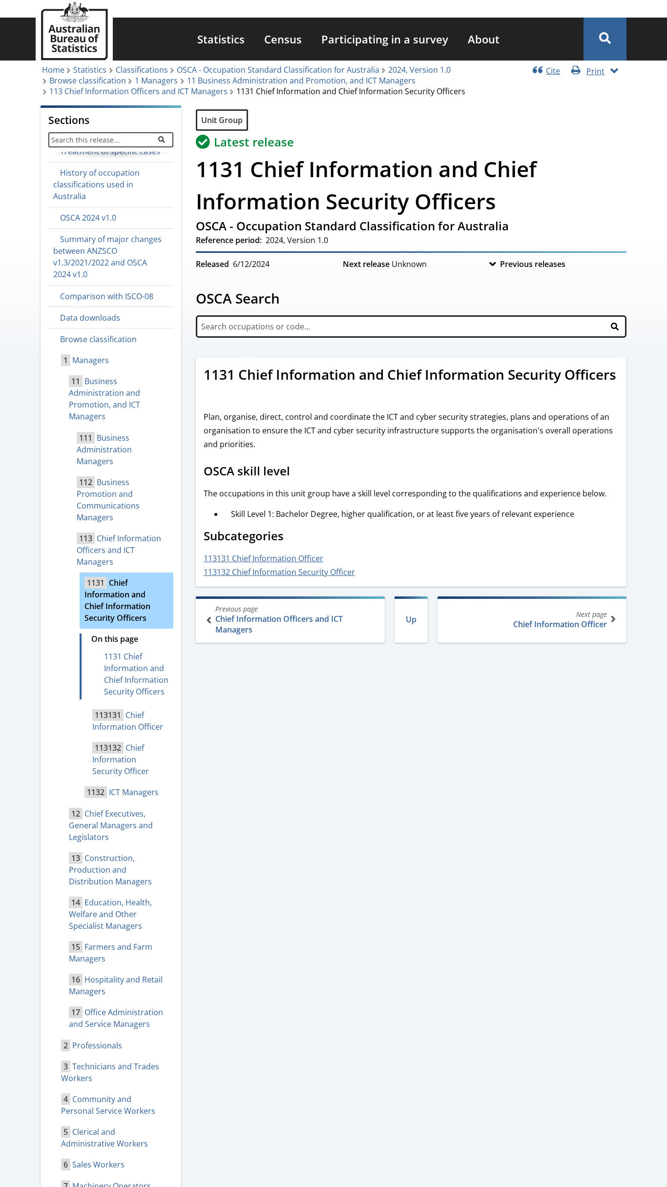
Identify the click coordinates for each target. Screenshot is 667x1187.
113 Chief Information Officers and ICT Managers (138, 91)
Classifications (142, 69)
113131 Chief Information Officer (263, 558)
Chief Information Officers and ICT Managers (279, 619)
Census (283, 39)
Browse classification (87, 80)
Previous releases (532, 264)
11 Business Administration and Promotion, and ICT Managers (301, 80)
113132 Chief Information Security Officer (279, 572)
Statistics (221, 39)
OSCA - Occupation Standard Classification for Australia (278, 69)
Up (411, 619)
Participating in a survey (384, 39)
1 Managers (156, 80)
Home (53, 69)
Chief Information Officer (560, 620)
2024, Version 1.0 (419, 69)
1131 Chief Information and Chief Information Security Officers (136, 674)
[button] (605, 39)
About (484, 39)
